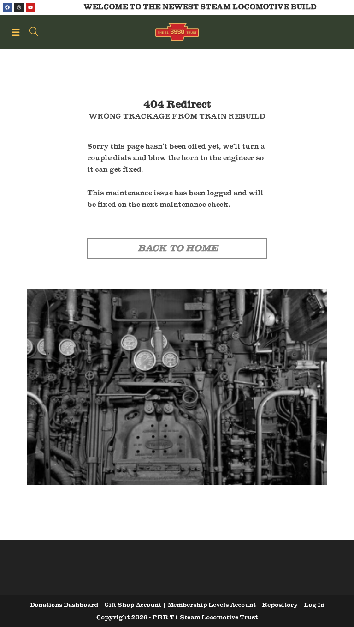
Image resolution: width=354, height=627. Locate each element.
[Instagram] (19, 7)
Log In (314, 604)
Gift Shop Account (132, 604)
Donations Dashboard (64, 604)
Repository (280, 604)
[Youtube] (30, 7)
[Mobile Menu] (17, 32)
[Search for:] (31, 32)
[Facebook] (7, 7)
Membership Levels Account (211, 604)
